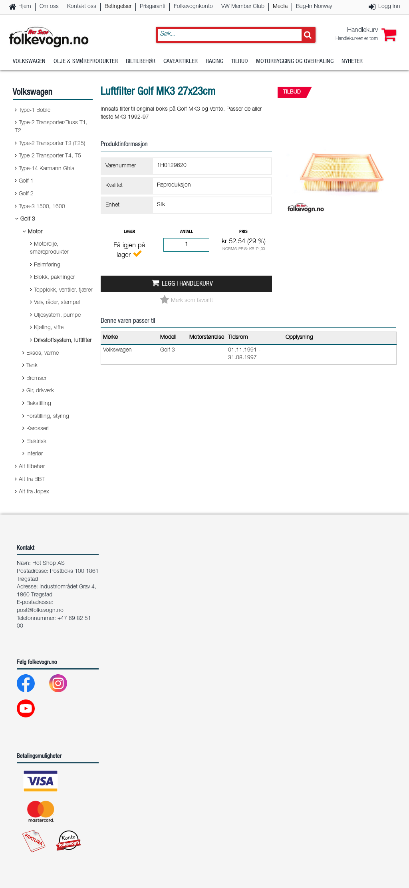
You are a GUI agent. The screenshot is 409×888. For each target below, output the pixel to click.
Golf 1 (26, 181)
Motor (35, 232)
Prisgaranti (152, 7)
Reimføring (47, 265)
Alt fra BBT (32, 480)
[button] (366, 35)
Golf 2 (26, 194)
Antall (186, 232)
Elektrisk (36, 442)
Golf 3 (27, 219)
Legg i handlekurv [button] (187, 284)
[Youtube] (32, 710)
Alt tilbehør (32, 467)
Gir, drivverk (40, 391)
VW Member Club (242, 7)
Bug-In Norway (314, 7)
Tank (32, 366)
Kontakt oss (81, 7)
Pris (243, 232)
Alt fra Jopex (34, 492)
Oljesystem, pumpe (57, 315)
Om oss (49, 7)
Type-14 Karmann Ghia (46, 169)
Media (280, 7)
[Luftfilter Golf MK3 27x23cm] (341, 221)
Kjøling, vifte (49, 328)
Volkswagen (29, 62)
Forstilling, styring (47, 416)
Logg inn (389, 7)
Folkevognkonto (193, 7)
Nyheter (352, 62)
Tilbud (239, 62)
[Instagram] (64, 685)
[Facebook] (32, 685)
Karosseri (37, 429)
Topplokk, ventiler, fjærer (63, 290)
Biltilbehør (140, 62)
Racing (214, 62)
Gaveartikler (180, 62)
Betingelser (118, 7)
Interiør (34, 454)
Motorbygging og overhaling (295, 62)
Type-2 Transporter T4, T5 (50, 156)
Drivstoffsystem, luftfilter (62, 341)
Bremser (36, 378)
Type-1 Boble (34, 110)
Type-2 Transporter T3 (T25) (52, 144)
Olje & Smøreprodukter (86, 62)
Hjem (24, 7)
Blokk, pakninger (54, 277)
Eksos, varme (42, 353)
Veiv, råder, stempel (57, 303)
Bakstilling (38, 404)
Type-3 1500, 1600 (42, 207)
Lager (129, 232)
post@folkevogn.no (40, 611)
